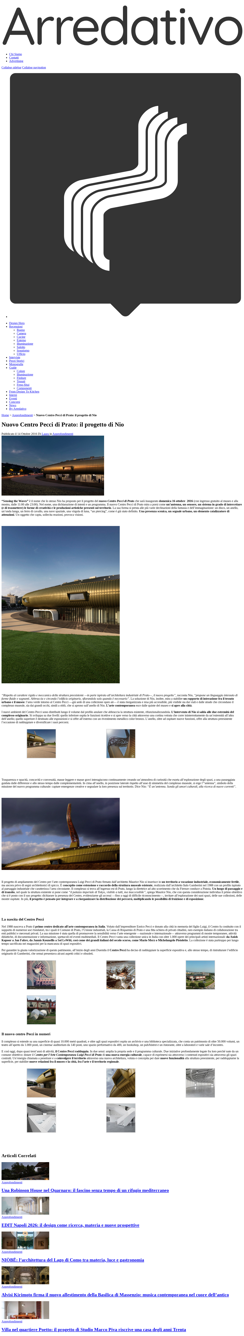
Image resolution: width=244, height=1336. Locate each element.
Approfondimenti (22, 415)
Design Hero (17, 323)
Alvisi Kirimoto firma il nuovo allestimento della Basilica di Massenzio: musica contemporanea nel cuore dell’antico (115, 1294)
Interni (13, 395)
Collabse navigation (34, 67)
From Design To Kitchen (24, 391)
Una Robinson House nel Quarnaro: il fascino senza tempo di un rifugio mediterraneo (85, 1190)
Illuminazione (25, 343)
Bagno (21, 330)
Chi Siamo (15, 54)
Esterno (21, 340)
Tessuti (21, 381)
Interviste (14, 357)
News (12, 405)
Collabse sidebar (11, 67)
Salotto (21, 347)
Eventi (13, 398)
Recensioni (15, 326)
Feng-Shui (23, 384)
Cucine (21, 336)
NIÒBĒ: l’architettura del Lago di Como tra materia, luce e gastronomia (73, 1259)
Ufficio (21, 354)
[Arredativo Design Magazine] (122, 44)
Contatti (14, 57)
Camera (21, 333)
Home (5, 415)
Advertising (16, 61)
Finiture (21, 378)
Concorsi (14, 401)
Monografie (16, 364)
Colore (21, 371)
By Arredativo (17, 408)
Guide (13, 367)
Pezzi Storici (16, 360)
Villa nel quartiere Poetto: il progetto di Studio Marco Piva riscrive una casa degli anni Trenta (94, 1329)
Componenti (24, 388)
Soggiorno (23, 350)
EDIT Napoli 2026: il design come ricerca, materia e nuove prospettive (70, 1225)
